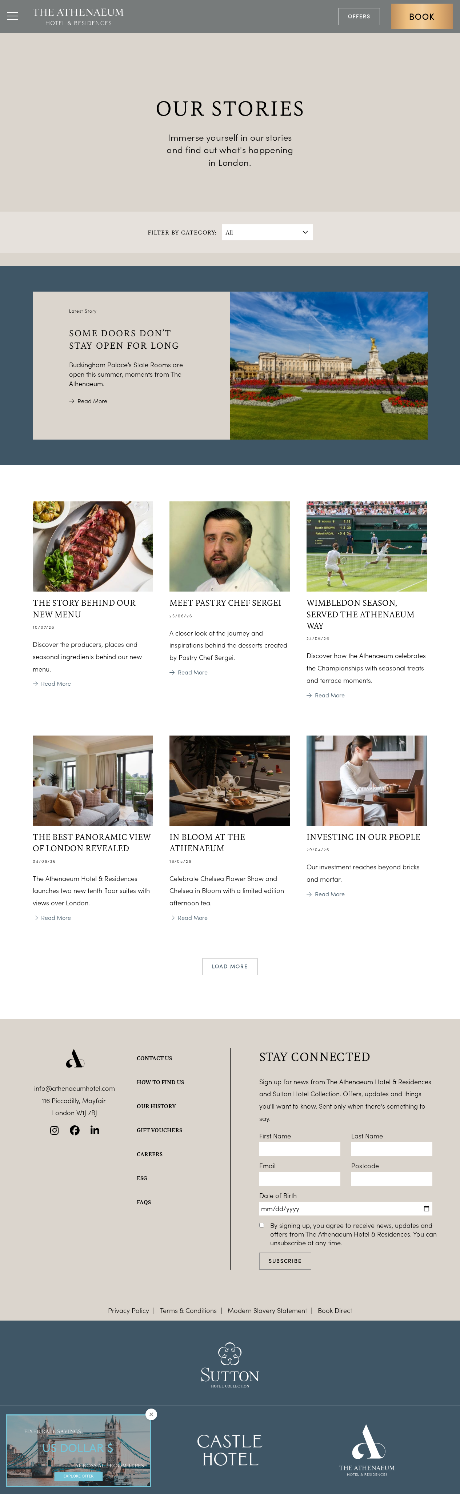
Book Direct (335, 1310)
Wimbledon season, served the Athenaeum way (361, 614)
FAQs (144, 1202)
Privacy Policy (128, 1310)
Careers (150, 1154)
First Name (275, 1135)
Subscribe (285, 1260)
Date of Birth (278, 1195)
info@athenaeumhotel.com (74, 1088)
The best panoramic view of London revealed (92, 842)
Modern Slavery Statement (267, 1310)
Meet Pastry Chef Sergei (225, 602)
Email (267, 1165)
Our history (156, 1106)
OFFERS (359, 16)
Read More (92, 401)
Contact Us (154, 1058)
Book (422, 16)
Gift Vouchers (159, 1130)
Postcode (365, 1165)
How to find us (160, 1082)
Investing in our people (363, 836)
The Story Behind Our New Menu (84, 608)
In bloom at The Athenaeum (207, 842)
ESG (142, 1178)
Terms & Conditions (188, 1310)
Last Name (367, 1135)
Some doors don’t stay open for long (124, 339)
